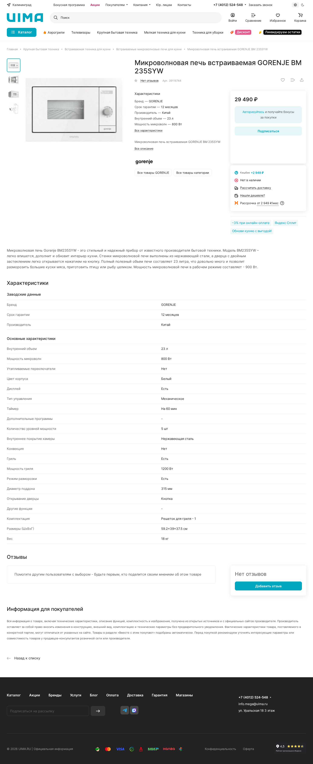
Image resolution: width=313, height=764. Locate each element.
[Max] (134, 710)
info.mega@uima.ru (253, 704)
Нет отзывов (150, 80)
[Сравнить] (292, 80)
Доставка (135, 695)
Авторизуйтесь (253, 112)
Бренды (55, 695)
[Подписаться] (98, 711)
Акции (34, 695)
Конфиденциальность (220, 749)
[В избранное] (282, 80)
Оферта (248, 749)
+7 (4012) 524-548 (228, 5)
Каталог (14, 695)
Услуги (75, 695)
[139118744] (74, 110)
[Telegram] (125, 710)
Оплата (112, 695)
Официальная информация (53, 749)
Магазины (184, 695)
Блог (94, 695)
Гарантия (159, 695)
